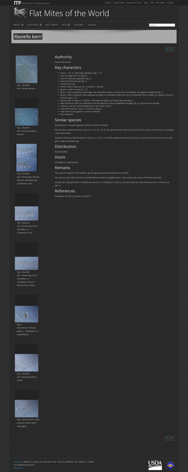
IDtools (108, 3)
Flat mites (34, 24)
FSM (151, 3)
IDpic (146, 3)
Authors (17, 461)
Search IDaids (119, 3)
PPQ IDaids (160, 3)
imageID (170, 3)
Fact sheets (52, 24)
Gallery (92, 24)
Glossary (79, 24)
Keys (65, 24)
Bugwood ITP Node (134, 3)
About (18, 24)
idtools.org (18, 467)
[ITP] (32, 2)
